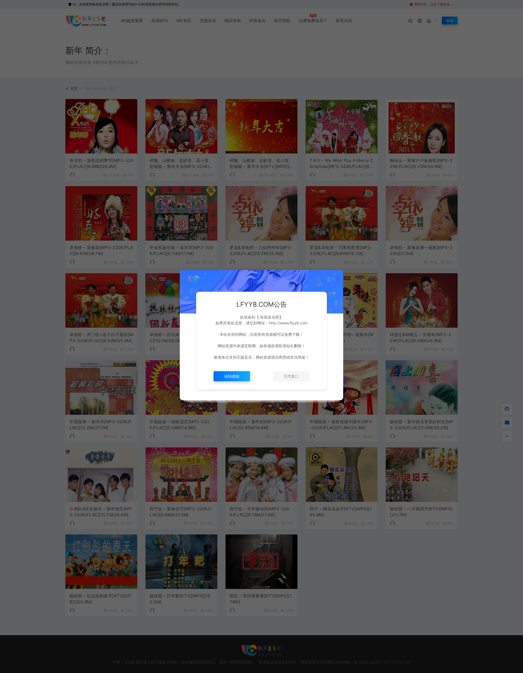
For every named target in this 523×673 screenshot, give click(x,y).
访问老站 (231, 376)
